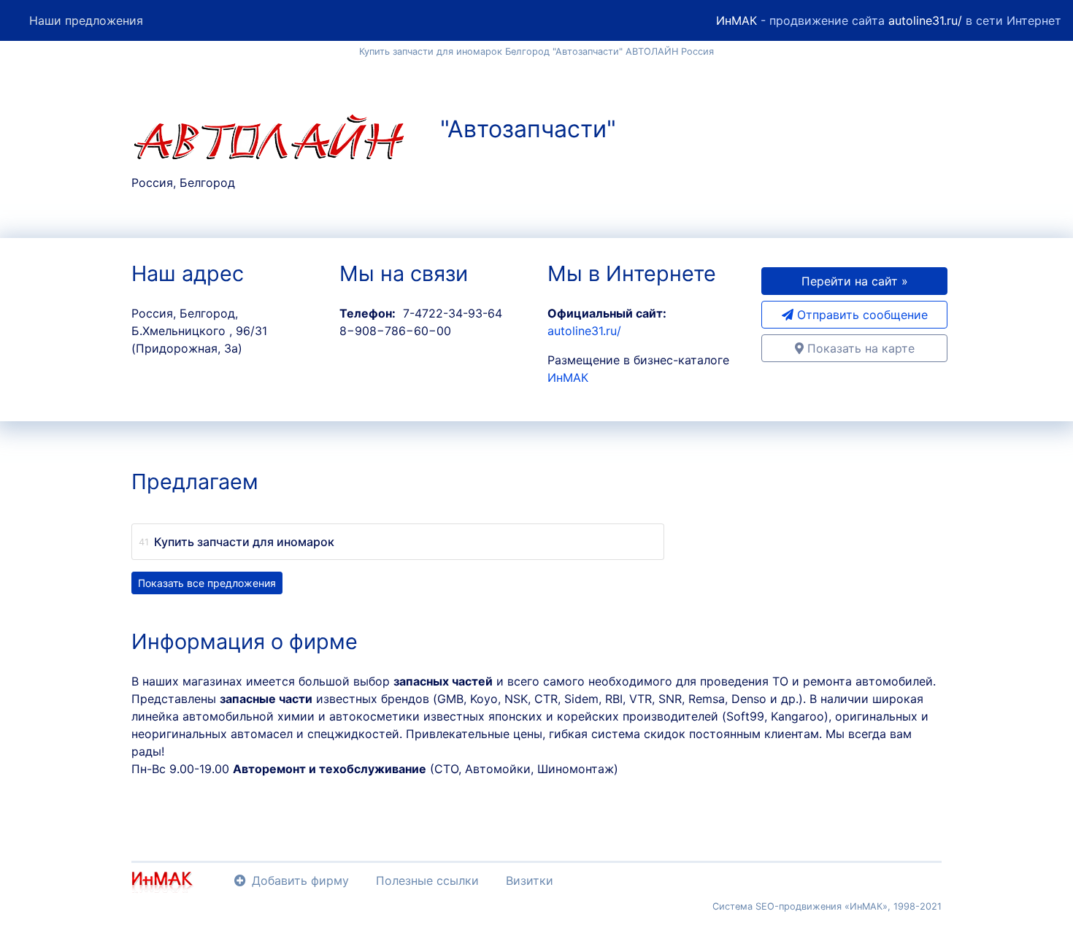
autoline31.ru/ (925, 20)
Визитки (529, 880)
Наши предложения (86, 20)
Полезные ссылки (427, 880)
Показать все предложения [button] (207, 583)
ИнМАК (736, 20)
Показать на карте (859, 348)
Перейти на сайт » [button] (854, 281)
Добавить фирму (300, 880)
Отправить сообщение (860, 314)
